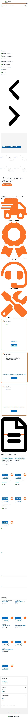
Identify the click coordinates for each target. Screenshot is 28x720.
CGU (3, 698)
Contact (3, 691)
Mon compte (4, 681)
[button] (14, 90)
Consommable (17, 600)
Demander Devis (14, 345)
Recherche (25, 5)
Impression (4, 457)
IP (15, 624)
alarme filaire (4, 624)
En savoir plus (12, 474)
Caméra (3, 648)
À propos (4, 689)
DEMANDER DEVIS (7, 184)
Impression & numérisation (6, 457)
